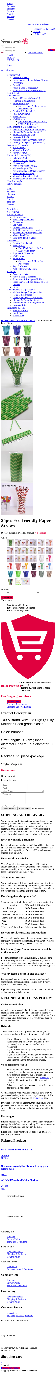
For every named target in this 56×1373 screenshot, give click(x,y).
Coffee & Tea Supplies (23, 227)
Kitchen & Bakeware (16, 320)
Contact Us (38, 1098)
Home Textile (19, 258)
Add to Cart (7, 597)
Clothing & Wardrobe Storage (26, 300)
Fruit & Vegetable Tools (23, 219)
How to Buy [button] (8, 1291)
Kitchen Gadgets (20, 217)
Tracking (11, 16)
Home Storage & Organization (21, 289)
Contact (10, 19)
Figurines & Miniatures (23, 253)
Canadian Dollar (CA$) (44, 29)
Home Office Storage (22, 295)
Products (11, 6)
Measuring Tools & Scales (24, 238)
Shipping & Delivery (16, 1254)
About (10, 14)
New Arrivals (13, 212)
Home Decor (13, 240)
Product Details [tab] (14, 701)
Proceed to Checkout (10, 1368)
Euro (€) (37, 31)
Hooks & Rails (19, 305)
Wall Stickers (19, 245)
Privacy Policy (13, 1239)
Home (9, 3)
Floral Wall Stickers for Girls (31, 248)
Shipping (11, 8)
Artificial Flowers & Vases (25, 269)
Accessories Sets (20, 274)
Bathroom (11, 271)
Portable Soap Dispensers (24, 276)
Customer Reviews (17, 704)
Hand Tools (18, 313)
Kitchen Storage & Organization (27, 232)
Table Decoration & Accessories (27, 230)
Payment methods (15, 1251)
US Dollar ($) (39, 34)
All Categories (7, 70)
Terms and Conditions (17, 1242)
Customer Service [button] (11, 1307)
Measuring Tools (20, 310)
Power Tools (18, 315)
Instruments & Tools (16, 308)
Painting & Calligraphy (23, 243)
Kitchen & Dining (15, 214)
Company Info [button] (10, 1274)
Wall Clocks (18, 256)
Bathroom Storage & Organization (28, 302)
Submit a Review (9, 809)
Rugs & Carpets (20, 266)
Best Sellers (12, 209)
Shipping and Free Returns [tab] (19, 707)
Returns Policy (13, 1257)
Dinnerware (18, 222)
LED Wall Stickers (26, 251)
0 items (51, 50)
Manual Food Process (22, 235)
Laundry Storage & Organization (28, 297)
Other (15, 287)
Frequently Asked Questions (20, 1269)
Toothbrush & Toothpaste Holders (28, 279)
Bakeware (17, 225)
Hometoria (44, 1077)
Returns (10, 11)
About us (11, 1236)
